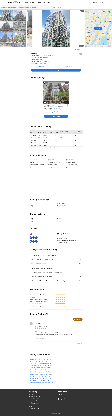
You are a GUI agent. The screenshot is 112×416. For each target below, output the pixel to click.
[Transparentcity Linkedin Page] (67, 399)
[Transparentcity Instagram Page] (64, 399)
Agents (32, 402)
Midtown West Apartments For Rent (41, 378)
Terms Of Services (34, 408)
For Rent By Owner (36, 400)
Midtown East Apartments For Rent (40, 372)
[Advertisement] (14, 59)
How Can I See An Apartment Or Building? (44, 255)
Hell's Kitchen (44, 57)
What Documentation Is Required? (41, 276)
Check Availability (43, 66)
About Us (32, 394)
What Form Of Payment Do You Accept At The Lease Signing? (49, 281)
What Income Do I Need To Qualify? (42, 259)
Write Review (46, 2)
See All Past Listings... (56, 148)
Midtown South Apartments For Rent (41, 374)
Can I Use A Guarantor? (38, 264)
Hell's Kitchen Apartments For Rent (40, 368)
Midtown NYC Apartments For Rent (40, 359)
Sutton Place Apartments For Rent (40, 376)
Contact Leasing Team (56, 70)
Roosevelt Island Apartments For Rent (41, 383)
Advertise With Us (34, 396)
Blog (39, 2)
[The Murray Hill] (56, 93)
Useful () (77, 343)
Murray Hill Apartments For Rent (40, 380)
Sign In (95, 2)
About (26, 2)
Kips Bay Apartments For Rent (39, 370)
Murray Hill (57, 108)
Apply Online (69, 66)
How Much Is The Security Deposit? (42, 268)
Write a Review (77, 319)
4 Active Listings (62, 112)
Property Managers (36, 398)
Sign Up (101, 2)
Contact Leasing (56, 116)
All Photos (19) (77, 49)
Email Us (59, 394)
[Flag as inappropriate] (81, 343)
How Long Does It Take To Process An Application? (46, 272)
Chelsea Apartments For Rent (39, 361)
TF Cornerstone (42, 63)
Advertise (33, 2)
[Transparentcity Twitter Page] (61, 399)
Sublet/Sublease (35, 403)
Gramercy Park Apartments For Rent (41, 365)
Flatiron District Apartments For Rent (41, 363)
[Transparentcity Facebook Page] (58, 399)
